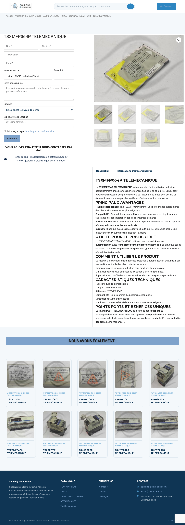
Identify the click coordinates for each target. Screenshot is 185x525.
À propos (103, 486)
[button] (178, 40)
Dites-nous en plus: (13, 83)
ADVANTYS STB (68, 501)
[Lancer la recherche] (130, 6)
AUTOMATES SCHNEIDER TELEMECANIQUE (37, 16)
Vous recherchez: (12, 70)
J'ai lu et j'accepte (30, 131)
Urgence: (8, 104)
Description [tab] (102, 170)
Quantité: (58, 70)
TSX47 (63, 491)
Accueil (9, 16)
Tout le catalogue (68, 506)
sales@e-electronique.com (154, 486)
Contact (168, 6)
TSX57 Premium (69, 16)
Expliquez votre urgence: (16, 117)
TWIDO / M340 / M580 (71, 496)
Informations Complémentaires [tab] (134, 170)
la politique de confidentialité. (40, 131)
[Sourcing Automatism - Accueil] (20, 6)
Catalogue (103, 496)
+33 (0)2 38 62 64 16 (151, 491)
